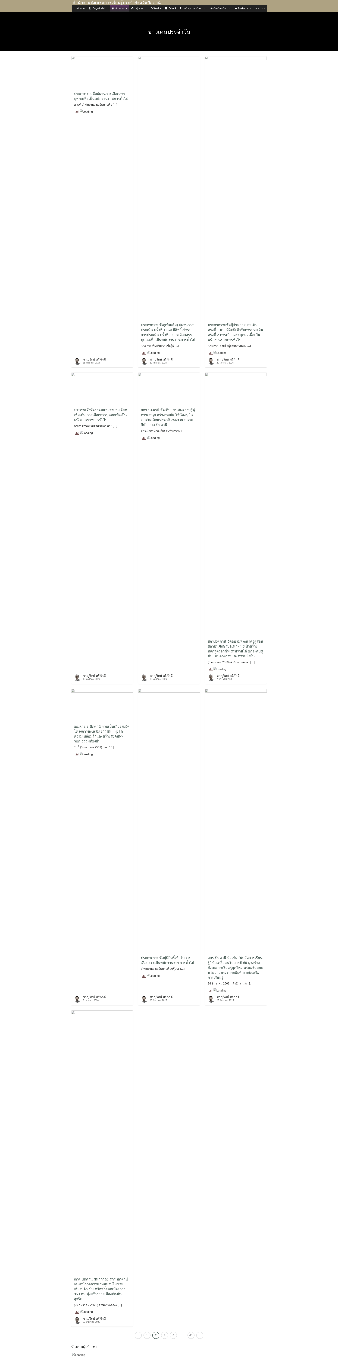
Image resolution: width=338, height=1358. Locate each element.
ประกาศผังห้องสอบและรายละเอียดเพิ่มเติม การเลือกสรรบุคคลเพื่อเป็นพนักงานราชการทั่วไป (100, 415)
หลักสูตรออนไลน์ (192, 8)
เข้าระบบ (260, 8)
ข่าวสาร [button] (119, 8)
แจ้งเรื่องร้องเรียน (218, 8)
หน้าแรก (80, 8)
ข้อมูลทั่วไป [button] (98, 8)
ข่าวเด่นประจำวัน (169, 32)
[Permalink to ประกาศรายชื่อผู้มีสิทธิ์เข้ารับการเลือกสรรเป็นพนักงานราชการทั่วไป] (169, 820)
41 (191, 1335)
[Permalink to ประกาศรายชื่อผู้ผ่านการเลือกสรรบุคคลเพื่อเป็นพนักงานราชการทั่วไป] (102, 72)
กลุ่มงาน (139, 8)
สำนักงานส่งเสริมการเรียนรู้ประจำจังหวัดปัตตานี (117, 2)
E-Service (156, 8)
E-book (172, 8)
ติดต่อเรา (243, 8)
